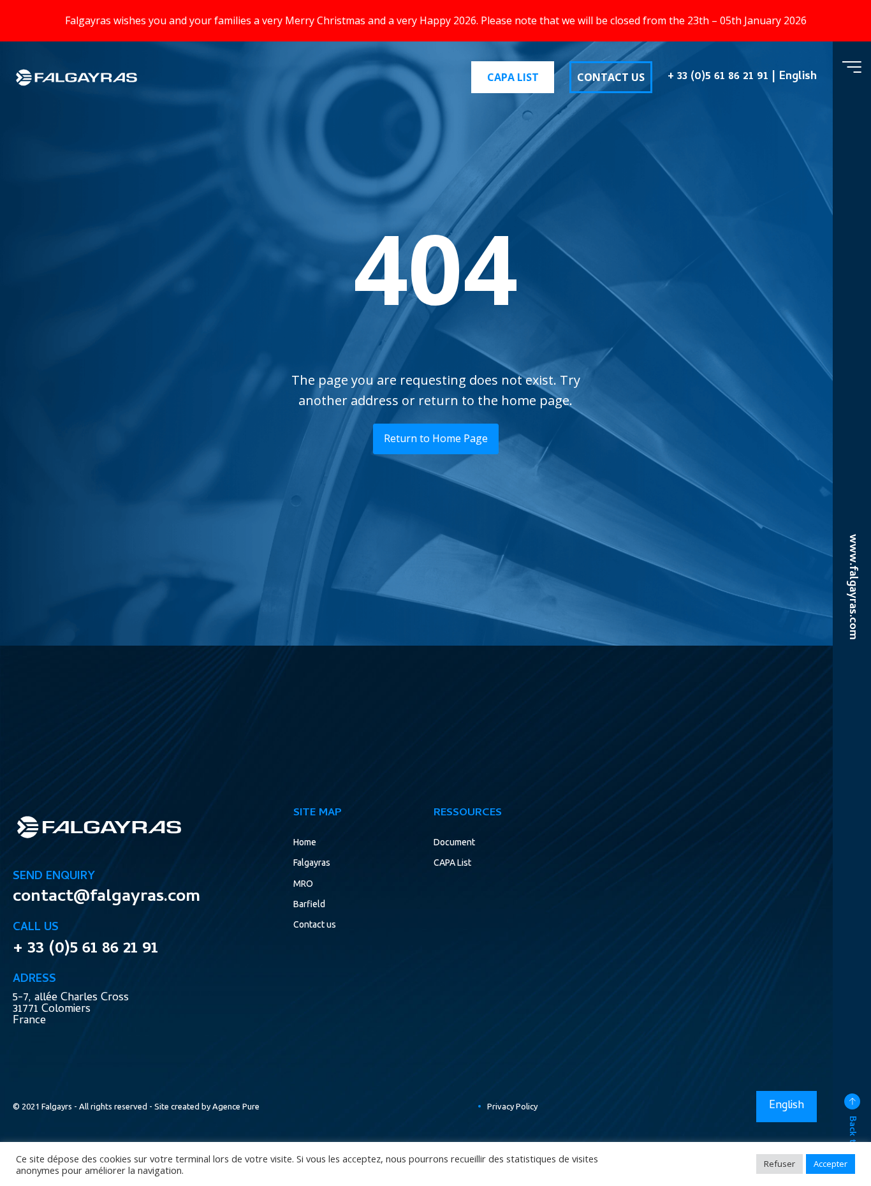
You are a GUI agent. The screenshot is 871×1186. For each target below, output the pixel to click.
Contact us (314, 924)
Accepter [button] (830, 1163)
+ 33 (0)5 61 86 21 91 (718, 77)
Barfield (309, 904)
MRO (303, 883)
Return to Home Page (436, 438)
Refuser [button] (779, 1163)
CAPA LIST (513, 77)
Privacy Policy (512, 1106)
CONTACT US (611, 77)
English (798, 77)
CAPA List (452, 862)
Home (304, 842)
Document (454, 842)
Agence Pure (236, 1106)
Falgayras (311, 862)
